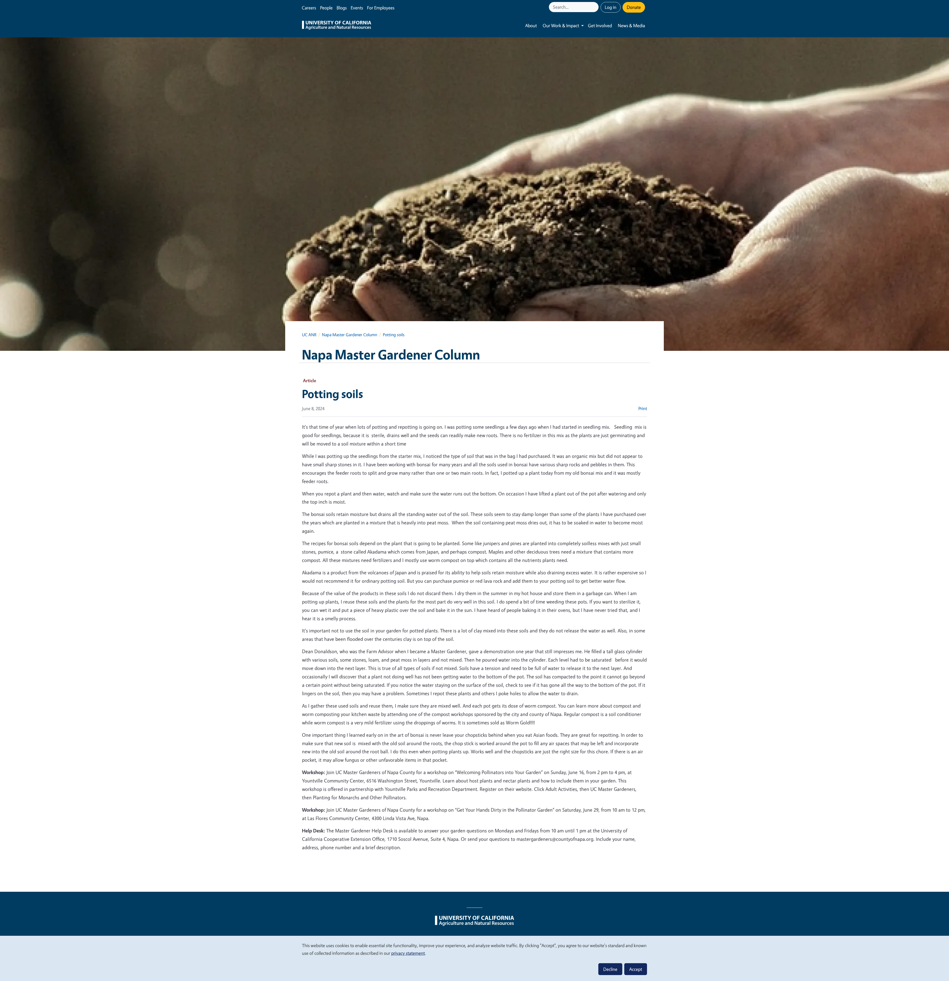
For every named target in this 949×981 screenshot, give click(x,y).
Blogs (342, 8)
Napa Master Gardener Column (349, 334)
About (531, 25)
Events (357, 8)
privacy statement (408, 953)
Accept (635, 969)
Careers (309, 8)
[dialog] (474, 958)
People (326, 8)
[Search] (595, 7)
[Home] (336, 26)
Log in (610, 7)
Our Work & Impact (561, 25)
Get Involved (600, 25)
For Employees (380, 8)
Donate (634, 7)
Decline (610, 969)
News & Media (631, 25)
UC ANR (309, 334)
